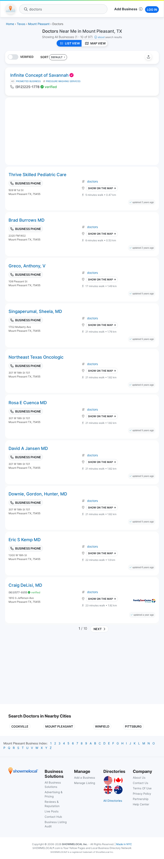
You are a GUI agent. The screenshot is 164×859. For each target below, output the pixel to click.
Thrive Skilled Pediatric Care (37, 174)
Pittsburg (133, 726)
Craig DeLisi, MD (25, 585)
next (97, 629)
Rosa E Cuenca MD (28, 402)
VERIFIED (27, 57)
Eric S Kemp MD (25, 539)
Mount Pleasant (59, 726)
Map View (98, 43)
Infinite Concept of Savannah (39, 75)
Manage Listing (84, 783)
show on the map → (102, 188)
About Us (139, 777)
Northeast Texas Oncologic (36, 357)
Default (57, 57)
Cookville (19, 726)
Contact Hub (53, 816)
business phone (28, 183)
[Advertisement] (44, 670)
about (110, 37)
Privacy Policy (142, 793)
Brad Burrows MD (26, 220)
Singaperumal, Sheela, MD (35, 311)
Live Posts (52, 811)
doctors (92, 181)
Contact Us (140, 783)
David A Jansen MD (28, 448)
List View (72, 43)
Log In (152, 9)
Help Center (141, 804)
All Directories (112, 800)
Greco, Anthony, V (27, 265)
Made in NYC (124, 844)
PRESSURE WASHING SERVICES (63, 81)
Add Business (125, 9)
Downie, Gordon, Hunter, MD (38, 494)
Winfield (102, 726)
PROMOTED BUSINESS (28, 81)
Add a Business (84, 777)
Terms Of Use (142, 788)
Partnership (140, 799)
